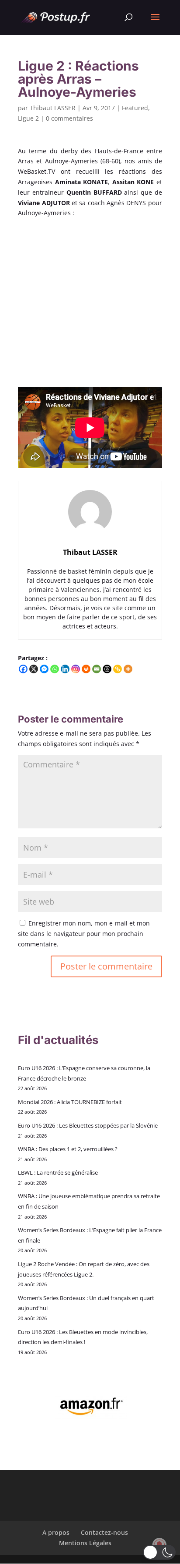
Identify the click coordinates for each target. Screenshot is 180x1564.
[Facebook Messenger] (44, 669)
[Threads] (107, 669)
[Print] (86, 669)
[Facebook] (23, 669)
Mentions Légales (85, 1543)
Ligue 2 (28, 118)
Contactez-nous (104, 1532)
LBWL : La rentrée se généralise (58, 1172)
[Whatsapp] (54, 669)
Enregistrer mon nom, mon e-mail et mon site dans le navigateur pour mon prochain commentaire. (84, 933)
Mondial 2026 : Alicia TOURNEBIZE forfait (70, 1102)
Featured (135, 108)
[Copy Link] (117, 669)
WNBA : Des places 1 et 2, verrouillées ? (68, 1149)
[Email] (96, 669)
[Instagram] (75, 669)
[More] (128, 669)
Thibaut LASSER (53, 108)
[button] (159, 1552)
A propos (55, 1532)
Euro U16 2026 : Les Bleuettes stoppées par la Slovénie (88, 1125)
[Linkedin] (65, 669)
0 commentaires (69, 118)
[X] (33, 669)
